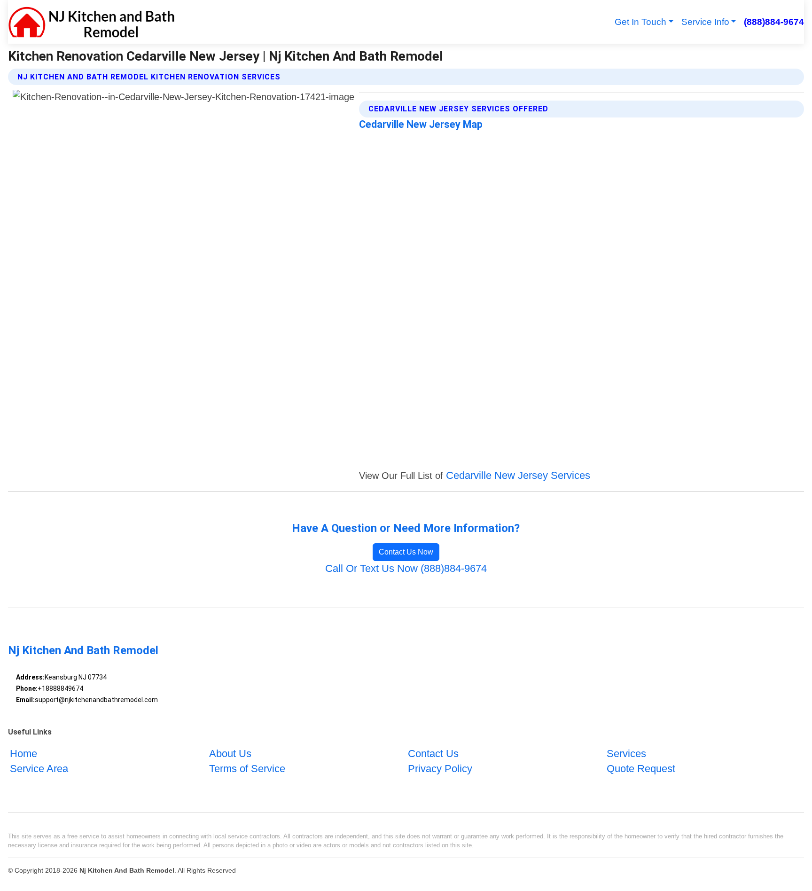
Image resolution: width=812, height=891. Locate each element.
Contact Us (433, 753)
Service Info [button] (705, 22)
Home (23, 753)
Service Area (39, 768)
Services (626, 753)
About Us (230, 753)
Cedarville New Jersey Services (518, 475)
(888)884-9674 (774, 22)
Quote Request (641, 768)
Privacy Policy (440, 768)
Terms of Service (247, 768)
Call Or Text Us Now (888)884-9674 (406, 568)
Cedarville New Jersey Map (421, 124)
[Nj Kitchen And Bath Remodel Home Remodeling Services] (91, 22)
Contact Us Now (406, 552)
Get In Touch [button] (640, 22)
